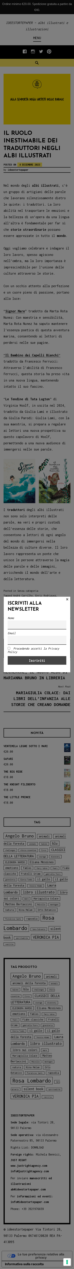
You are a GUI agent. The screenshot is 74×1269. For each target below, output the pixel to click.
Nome (11, 618)
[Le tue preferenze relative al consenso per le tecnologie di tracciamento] (67, 1262)
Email (12, 633)
